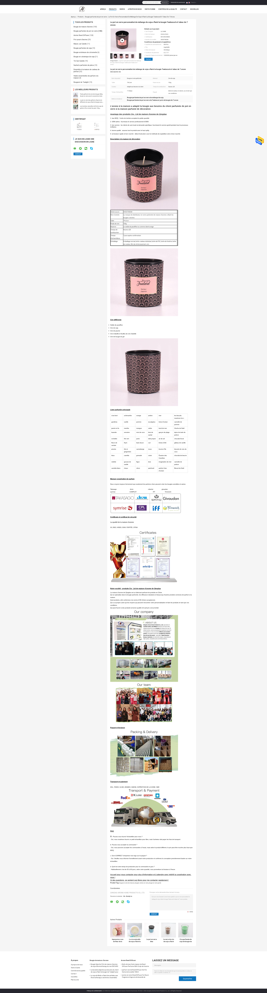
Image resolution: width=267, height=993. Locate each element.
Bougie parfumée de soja (83, 48)
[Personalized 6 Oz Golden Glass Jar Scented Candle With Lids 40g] (122, 40)
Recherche (165, 2)
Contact (183, 9)
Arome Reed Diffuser (81, 35)
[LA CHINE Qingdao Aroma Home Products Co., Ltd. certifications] (79, 126)
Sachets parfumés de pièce (84, 65)
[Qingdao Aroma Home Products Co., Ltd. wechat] (87, 148)
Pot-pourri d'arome (80, 40)
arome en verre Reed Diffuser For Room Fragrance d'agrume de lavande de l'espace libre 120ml (135, 976)
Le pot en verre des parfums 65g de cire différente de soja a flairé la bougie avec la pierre (91, 102)
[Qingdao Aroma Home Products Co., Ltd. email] (76, 148)
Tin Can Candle (79, 61)
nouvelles (194, 9)
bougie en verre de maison (126, 883)
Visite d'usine (150, 9)
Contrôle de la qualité (167, 9)
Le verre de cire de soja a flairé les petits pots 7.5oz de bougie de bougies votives (168, 940)
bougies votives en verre (141, 883)
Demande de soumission (178, 2)
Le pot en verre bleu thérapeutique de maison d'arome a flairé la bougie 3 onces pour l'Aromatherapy (151, 940)
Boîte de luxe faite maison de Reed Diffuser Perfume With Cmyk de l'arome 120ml (135, 965)
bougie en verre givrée (155, 883)
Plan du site (75, 980)
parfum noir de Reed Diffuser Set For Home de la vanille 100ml (134, 971)
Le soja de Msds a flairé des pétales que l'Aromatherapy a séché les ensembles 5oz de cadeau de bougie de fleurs (104, 977)
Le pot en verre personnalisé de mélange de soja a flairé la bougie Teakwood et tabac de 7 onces (125, 62)
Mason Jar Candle (80, 44)
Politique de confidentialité (94, 991)
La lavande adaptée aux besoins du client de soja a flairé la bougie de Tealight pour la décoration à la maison (105, 971)
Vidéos (122, 9)
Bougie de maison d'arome (83, 27)
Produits (112, 9)
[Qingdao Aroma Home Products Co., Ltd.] (82, 9)
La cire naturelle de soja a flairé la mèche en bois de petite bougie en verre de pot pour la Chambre (135, 940)
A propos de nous (135, 9)
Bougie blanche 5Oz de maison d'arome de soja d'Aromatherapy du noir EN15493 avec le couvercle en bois (104, 965)
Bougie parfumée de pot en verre (96, 17)
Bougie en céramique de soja (84, 57)
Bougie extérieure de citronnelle (85, 52)
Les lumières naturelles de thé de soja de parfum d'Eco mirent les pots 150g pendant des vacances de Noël (91, 108)
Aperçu (103, 9)
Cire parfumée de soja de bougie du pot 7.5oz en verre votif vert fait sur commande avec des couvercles (185, 940)
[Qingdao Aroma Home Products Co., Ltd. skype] (92, 148)
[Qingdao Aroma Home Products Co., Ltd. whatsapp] (81, 148)
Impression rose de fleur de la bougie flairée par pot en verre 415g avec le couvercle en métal (117, 940)
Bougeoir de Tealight (81, 82)
